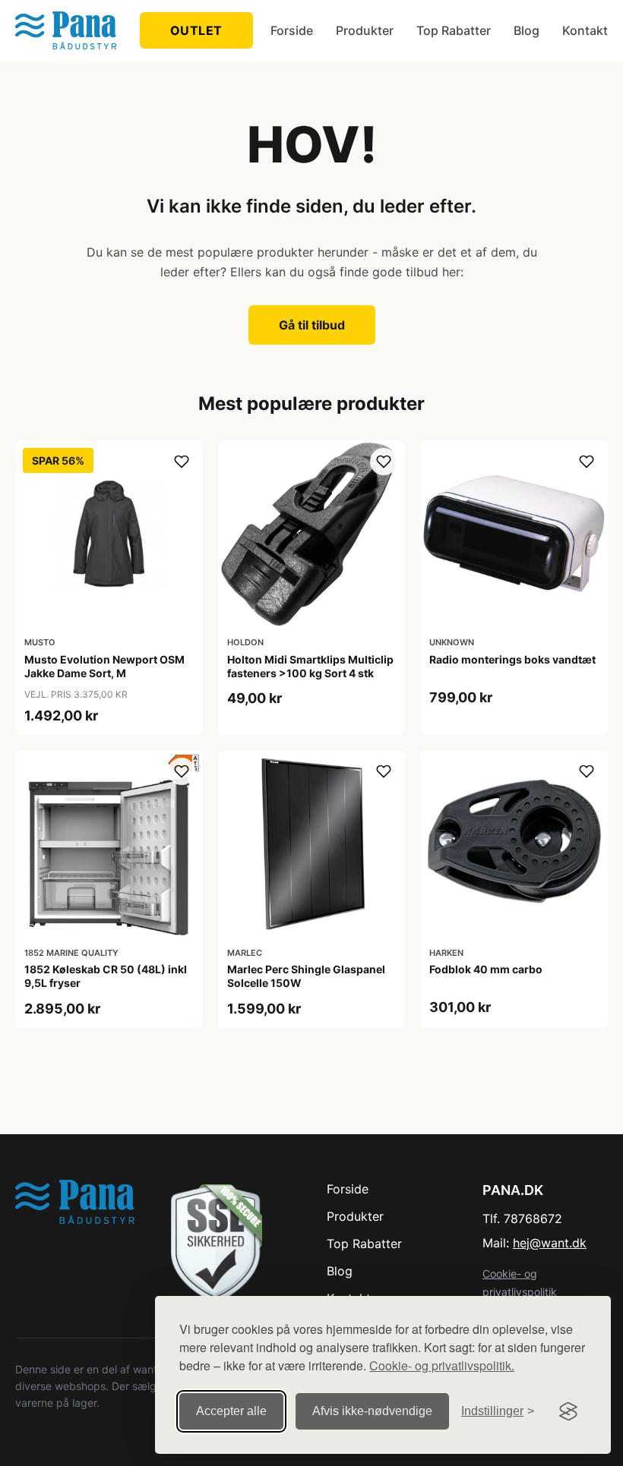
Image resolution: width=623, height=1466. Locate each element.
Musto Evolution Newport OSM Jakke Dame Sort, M (104, 666)
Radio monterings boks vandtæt (512, 659)
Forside (291, 30)
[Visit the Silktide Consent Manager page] (568, 1411)
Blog (526, 30)
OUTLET (196, 30)
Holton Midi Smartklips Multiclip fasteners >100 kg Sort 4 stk (310, 666)
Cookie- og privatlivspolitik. (441, 1365)
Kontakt (585, 30)
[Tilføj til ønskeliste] (181, 461)
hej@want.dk (550, 1242)
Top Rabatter (453, 30)
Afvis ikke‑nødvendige (372, 1411)
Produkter (365, 30)
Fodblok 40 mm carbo (485, 969)
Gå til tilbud (312, 325)
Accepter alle (231, 1411)
